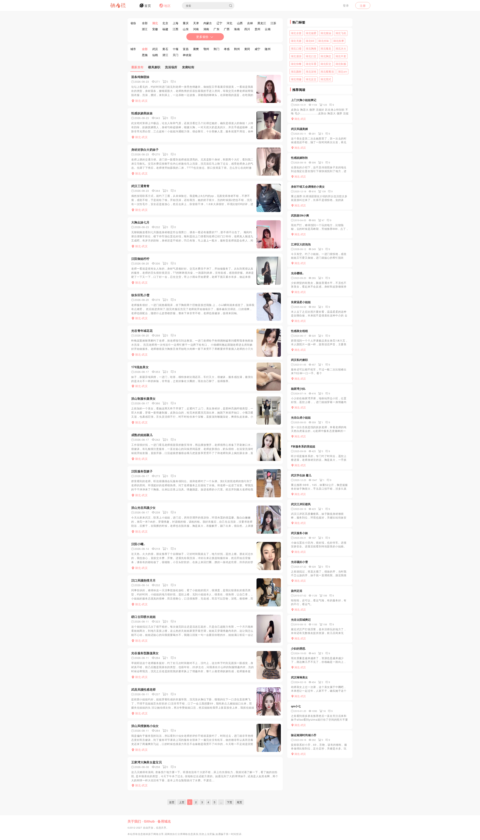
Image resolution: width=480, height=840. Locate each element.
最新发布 (137, 67)
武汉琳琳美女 (299, 677)
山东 (186, 29)
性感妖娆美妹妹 (142, 113)
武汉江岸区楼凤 (301, 504)
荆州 (237, 49)
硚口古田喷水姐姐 (143, 616)
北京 (165, 23)
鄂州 (206, 49)
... (221, 802)
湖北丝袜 (323, 41)
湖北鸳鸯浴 (327, 71)
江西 (175, 29)
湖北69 (310, 41)
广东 (216, 29)
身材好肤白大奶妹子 (145, 149)
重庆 (186, 23)
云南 (268, 29)
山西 (240, 23)
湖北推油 (325, 33)
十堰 (175, 49)
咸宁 (257, 49)
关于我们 (134, 821)
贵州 (257, 29)
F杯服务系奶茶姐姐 (303, 446)
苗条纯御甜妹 (140, 77)
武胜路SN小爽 (300, 215)
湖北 (155, 23)
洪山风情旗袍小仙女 (145, 726)
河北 (229, 23)
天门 (175, 55)
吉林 (250, 23)
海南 (237, 29)
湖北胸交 (325, 56)
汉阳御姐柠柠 (140, 258)
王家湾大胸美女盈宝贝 (146, 762)
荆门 (216, 49)
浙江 (145, 29)
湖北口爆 (296, 48)
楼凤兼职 (154, 67)
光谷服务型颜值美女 (145, 653)
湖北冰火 (340, 48)
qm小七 (296, 706)
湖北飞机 (340, 33)
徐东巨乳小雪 (140, 295)
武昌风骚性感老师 (143, 689)
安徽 (155, 29)
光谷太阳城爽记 (301, 619)
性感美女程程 (299, 331)
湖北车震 (311, 64)
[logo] (123, 5)
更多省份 (202, 36)
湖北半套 (340, 56)
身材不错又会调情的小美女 (308, 186)
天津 (196, 23)
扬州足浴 (296, 591)
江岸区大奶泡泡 (301, 244)
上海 (175, 23)
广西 (227, 29)
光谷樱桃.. (297, 273)
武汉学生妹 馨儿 (301, 475)
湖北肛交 (325, 64)
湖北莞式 (325, 79)
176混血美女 (140, 367)
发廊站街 (188, 67)
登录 (346, 5)
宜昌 (186, 49)
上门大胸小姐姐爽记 (303, 100)
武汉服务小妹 (299, 533)
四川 (247, 29)
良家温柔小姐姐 (301, 302)
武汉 (155, 49)
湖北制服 (340, 64)
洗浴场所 (171, 67)
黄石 (165, 49)
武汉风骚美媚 (299, 129)
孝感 (227, 49)
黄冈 (247, 49)
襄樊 (196, 49)
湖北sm (342, 71)
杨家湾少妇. (298, 389)
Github (149, 821)
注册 (363, 5)
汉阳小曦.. (138, 544)
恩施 (145, 55)
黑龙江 (261, 23)
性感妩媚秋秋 (299, 158)
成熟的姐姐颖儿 (142, 435)
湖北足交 (311, 79)
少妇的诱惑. (298, 648)
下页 (229, 802)
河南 (196, 29)
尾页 (239, 802)
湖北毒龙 (325, 48)
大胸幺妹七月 (140, 222)
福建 (165, 29)
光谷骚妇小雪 (299, 562)
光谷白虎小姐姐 (301, 417)
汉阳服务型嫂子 (142, 471)
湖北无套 (296, 41)
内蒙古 (207, 23)
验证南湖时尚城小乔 (303, 735)
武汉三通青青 (140, 186)
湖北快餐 (296, 64)
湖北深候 (311, 71)
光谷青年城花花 (142, 330)
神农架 (187, 55)
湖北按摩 (338, 41)
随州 (268, 49)
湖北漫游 (296, 56)
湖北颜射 (296, 71)
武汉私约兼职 (299, 360)
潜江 (165, 55)
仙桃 (155, 55)
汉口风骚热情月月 (143, 580)
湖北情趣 (296, 79)
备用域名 (164, 821)
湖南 (206, 29)
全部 (145, 23)
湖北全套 (296, 33)
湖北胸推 (311, 48)
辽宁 (219, 23)
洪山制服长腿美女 (143, 398)
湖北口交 (311, 56)
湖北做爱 (311, 33)
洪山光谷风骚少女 (143, 507)
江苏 (273, 23)
